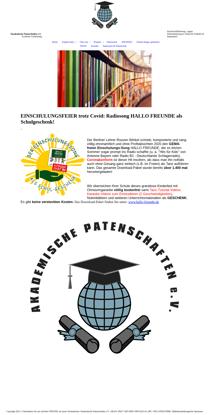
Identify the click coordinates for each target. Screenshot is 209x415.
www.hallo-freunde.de (143, 202)
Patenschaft (112, 42)
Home (55, 42)
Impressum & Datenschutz (115, 46)
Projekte (97, 42)
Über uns (84, 42)
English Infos (68, 42)
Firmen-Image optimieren (148, 42)
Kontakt (94, 46)
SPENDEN (127, 42)
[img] (104, 15)
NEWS (83, 46)
